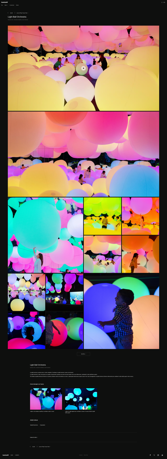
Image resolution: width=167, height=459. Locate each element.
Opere (6, 5)
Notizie (17, 5)
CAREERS (17, 455)
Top (2, 5)
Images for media (33, 437)
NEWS (12, 455)
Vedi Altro (83, 353)
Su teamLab (12, 5)
